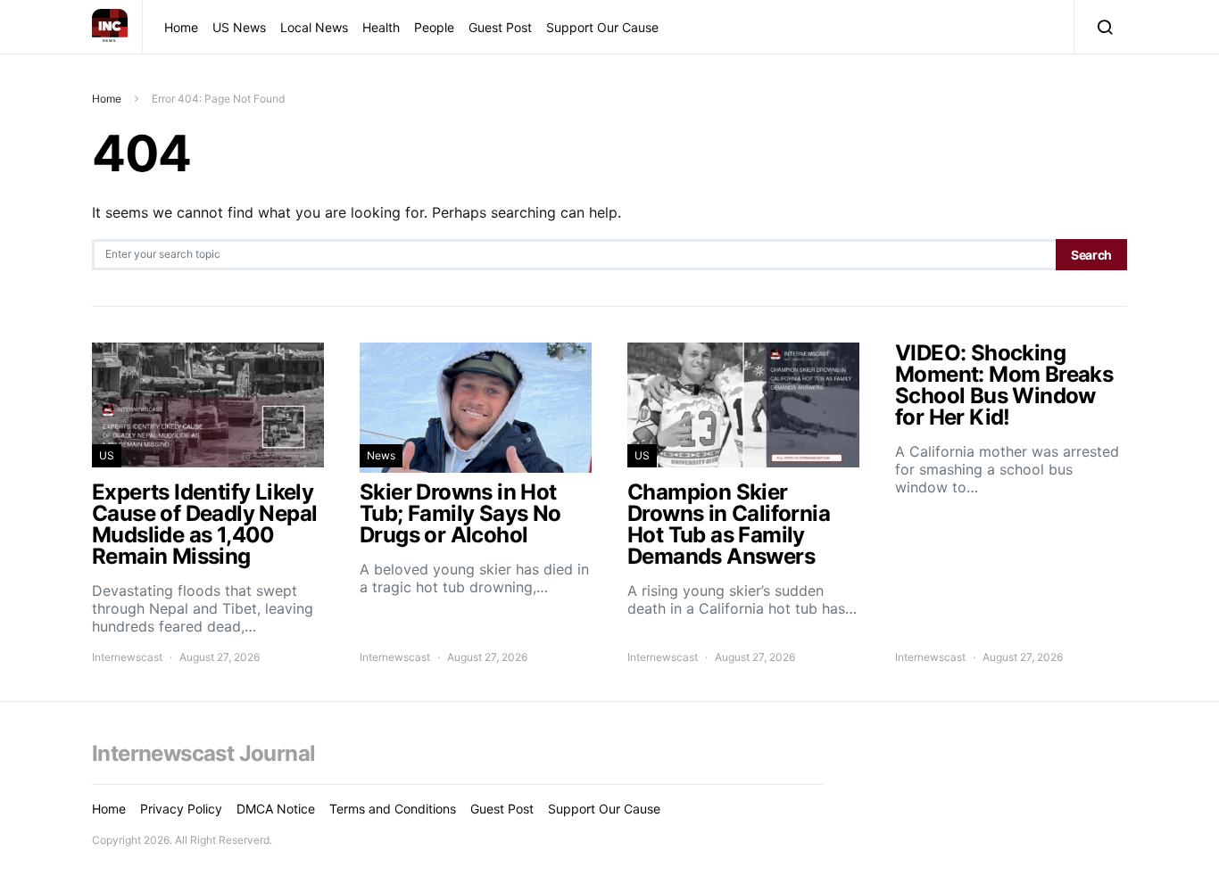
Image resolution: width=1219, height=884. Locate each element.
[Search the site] (1101, 27)
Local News (314, 27)
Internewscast (127, 657)
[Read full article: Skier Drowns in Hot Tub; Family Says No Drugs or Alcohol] (476, 504)
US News (239, 27)
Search (1091, 254)
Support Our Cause (602, 27)
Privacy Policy (181, 808)
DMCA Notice (275, 808)
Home (181, 27)
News (381, 455)
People (434, 27)
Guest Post (500, 27)
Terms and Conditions (392, 808)
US (106, 455)
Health (381, 27)
